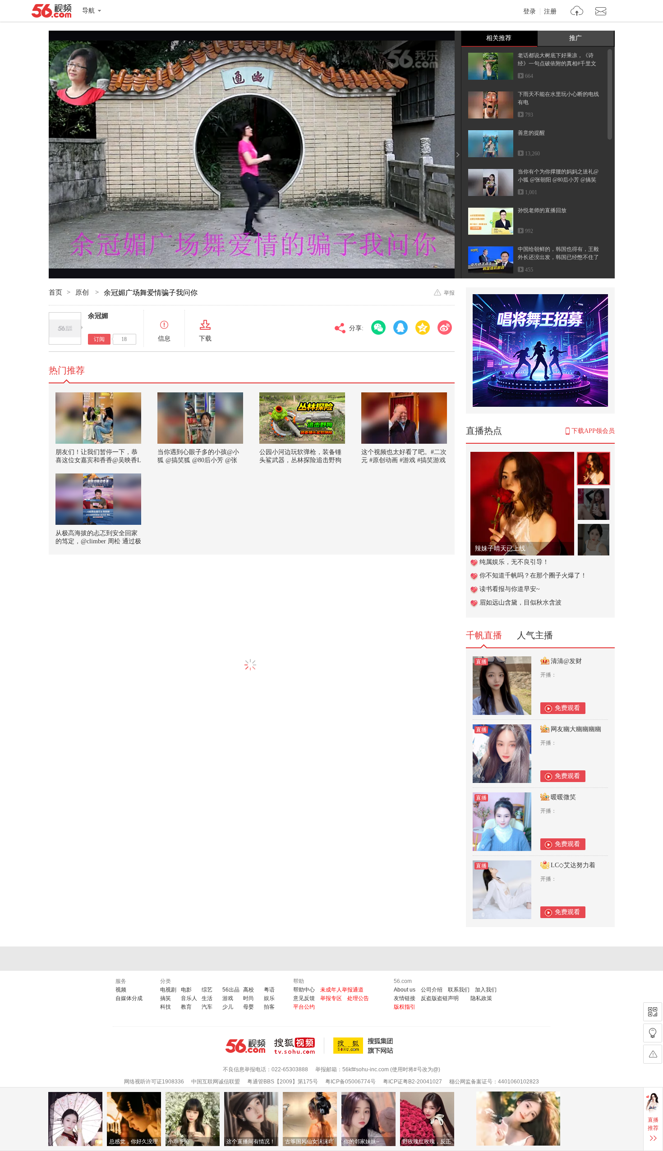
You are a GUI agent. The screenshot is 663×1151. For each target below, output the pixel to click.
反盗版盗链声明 (440, 998)
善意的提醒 (531, 133)
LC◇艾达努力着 (573, 865)
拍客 (269, 1007)
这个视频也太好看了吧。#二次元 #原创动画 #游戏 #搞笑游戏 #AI (404, 460)
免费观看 (567, 708)
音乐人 (189, 998)
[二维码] (652, 1011)
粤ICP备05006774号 (350, 1081)
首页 (55, 292)
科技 (165, 1007)
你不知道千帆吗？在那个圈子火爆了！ (533, 575)
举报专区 (331, 998)
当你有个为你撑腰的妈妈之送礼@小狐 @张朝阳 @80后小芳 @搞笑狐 (558, 179)
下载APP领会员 (593, 431)
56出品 (230, 990)
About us (404, 990)
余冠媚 (98, 315)
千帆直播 (484, 635)
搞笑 (165, 998)
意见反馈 (304, 998)
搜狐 (364, 1045)
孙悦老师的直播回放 (542, 210)
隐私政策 (481, 998)
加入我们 (486, 990)
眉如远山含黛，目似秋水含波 (520, 602)
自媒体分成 (129, 998)
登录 (529, 12)
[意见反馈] (652, 1054)
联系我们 (459, 990)
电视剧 (168, 990)
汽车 (207, 1007)
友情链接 (404, 998)
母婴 (248, 1007)
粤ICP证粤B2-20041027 (412, 1081)
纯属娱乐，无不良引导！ (514, 562)
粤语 (269, 990)
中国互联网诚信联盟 (215, 1081)
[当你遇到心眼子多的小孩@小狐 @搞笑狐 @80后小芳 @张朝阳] (200, 418)
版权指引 (404, 1007)
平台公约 (304, 1007)
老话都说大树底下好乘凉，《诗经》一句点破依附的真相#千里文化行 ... (557, 63)
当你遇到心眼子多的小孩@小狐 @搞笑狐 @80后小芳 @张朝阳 (198, 460)
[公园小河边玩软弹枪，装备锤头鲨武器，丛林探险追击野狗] (302, 418)
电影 (186, 990)
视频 (120, 990)
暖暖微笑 (563, 797)
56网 (245, 1046)
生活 (207, 998)
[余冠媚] (65, 328)
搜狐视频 (299, 1045)
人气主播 (535, 635)
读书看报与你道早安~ (509, 589)
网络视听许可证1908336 (154, 1081)
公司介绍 (431, 990)
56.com (51, 12)
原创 (83, 292)
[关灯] (652, 1033)
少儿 (227, 1007)
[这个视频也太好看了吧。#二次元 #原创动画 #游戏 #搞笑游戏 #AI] (404, 418)
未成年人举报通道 (342, 990)
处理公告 (358, 998)
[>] (577, 12)
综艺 (207, 990)
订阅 (99, 339)
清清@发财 (566, 661)
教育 (186, 1007)
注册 (550, 12)
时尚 (248, 998)
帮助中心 (304, 990)
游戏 (227, 998)
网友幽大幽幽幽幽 (576, 729)
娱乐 (269, 998)
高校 (248, 990)
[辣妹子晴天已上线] (522, 456)
